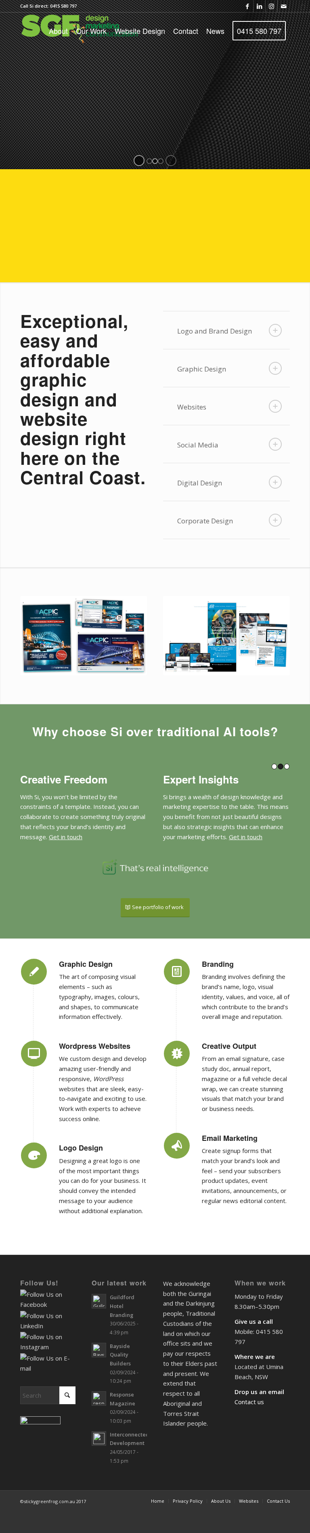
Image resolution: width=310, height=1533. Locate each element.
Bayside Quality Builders (120, 1384)
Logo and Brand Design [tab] (214, 331)
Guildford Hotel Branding (122, 1335)
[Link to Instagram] (271, 6)
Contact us (249, 1432)
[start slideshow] (139, 160)
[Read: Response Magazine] (99, 1428)
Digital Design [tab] (199, 482)
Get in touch (132, 837)
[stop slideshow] (170, 160)
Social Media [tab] (197, 444)
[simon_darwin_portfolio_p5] (83, 635)
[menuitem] (58, 31)
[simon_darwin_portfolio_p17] (226, 635)
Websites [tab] (191, 407)
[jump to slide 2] (155, 161)
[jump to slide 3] (160, 161)
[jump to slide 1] (149, 161)
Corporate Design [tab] (205, 520)
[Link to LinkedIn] (259, 6)
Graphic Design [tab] (201, 369)
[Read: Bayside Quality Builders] (99, 1380)
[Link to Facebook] (247, 6)
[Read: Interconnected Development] (99, 1468)
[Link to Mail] (284, 6)
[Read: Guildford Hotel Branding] (99, 1331)
